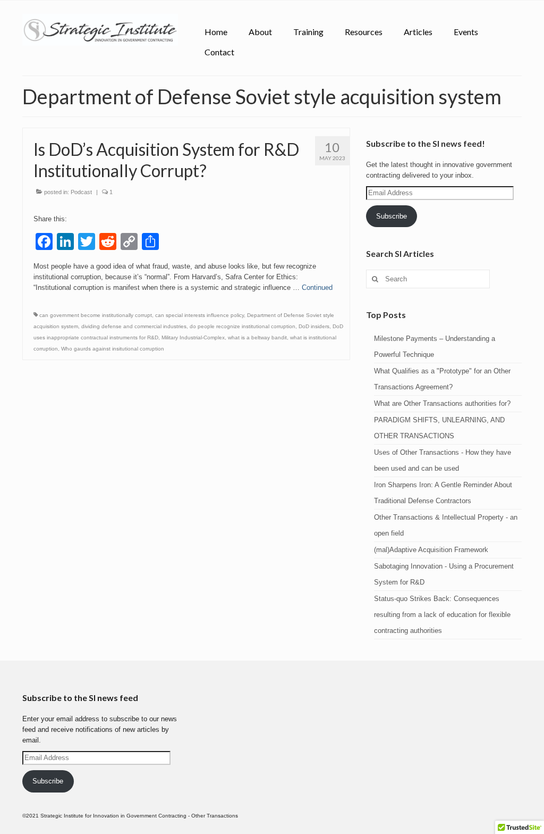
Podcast (81, 192)
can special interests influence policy (199, 315)
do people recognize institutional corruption (242, 326)
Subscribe (391, 216)
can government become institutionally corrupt (95, 315)
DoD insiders (314, 326)
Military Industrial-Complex (193, 337)
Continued (317, 287)
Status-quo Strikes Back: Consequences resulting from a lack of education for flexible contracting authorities (442, 615)
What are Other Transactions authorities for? (442, 403)
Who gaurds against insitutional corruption (112, 349)
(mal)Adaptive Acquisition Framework (431, 550)
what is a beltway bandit (257, 337)
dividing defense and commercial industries (133, 326)
